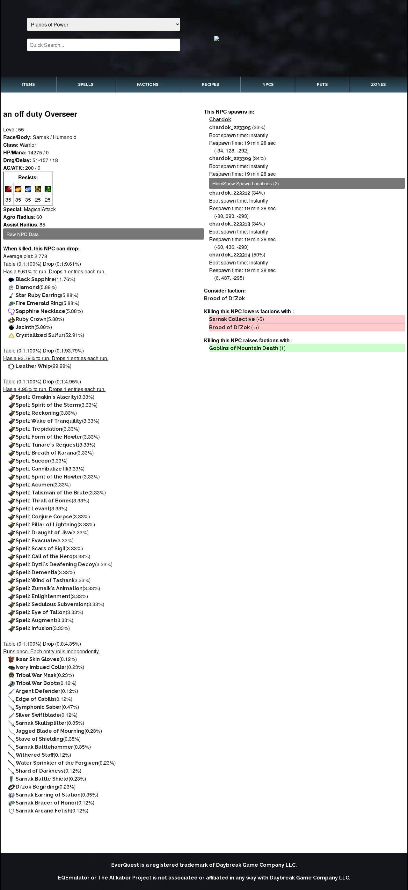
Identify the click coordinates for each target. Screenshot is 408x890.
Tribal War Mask (36, 675)
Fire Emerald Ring (39, 303)
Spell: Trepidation (39, 429)
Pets (322, 84)
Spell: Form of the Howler (49, 437)
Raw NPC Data (22, 234)
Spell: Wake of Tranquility (49, 421)
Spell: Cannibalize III (41, 469)
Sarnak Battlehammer (44, 747)
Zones (378, 84)
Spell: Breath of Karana (46, 453)
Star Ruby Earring (38, 295)
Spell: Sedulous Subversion (51, 604)
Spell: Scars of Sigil (40, 548)
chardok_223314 (230, 255)
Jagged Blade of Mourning (50, 731)
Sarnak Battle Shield (42, 779)
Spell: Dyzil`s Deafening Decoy (55, 564)
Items (28, 84)
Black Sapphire (35, 279)
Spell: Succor (33, 461)
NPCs (267, 84)
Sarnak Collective (232, 319)
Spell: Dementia (36, 572)
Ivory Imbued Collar (41, 667)
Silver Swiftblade (38, 715)
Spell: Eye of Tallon (41, 612)
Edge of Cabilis (35, 699)
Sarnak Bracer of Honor (46, 803)
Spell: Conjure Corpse (44, 517)
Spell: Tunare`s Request (47, 445)
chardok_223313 (229, 224)
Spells (85, 84)
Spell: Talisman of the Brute (52, 493)
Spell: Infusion (34, 628)
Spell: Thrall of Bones (44, 501)
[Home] (304, 38)
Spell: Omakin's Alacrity (46, 397)
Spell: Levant (33, 509)
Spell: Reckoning (37, 413)
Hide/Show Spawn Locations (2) (245, 183)
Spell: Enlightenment (43, 596)
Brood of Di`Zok (224, 298)
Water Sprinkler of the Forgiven (57, 763)
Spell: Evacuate (36, 541)
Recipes (210, 84)
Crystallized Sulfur (40, 335)
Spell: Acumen (34, 485)
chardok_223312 (229, 193)
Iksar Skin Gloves (37, 659)
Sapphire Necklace (40, 311)
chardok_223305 (230, 127)
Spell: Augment (36, 620)
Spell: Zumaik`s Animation (49, 588)
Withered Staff (35, 755)
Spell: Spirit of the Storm (48, 405)
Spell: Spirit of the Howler (49, 477)
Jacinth (25, 327)
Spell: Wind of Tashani (44, 580)
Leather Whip (33, 366)
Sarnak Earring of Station (48, 795)
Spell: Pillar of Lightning (46, 525)
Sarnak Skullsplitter (41, 723)
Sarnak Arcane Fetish (43, 811)
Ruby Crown (31, 319)
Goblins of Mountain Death (243, 348)
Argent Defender (38, 691)
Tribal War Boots (37, 683)
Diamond (27, 287)
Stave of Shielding (39, 739)
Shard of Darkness (40, 771)
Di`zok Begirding (37, 787)
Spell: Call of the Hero (44, 556)
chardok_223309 (230, 158)
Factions (147, 84)
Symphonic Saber (39, 707)
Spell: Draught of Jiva (43, 533)
